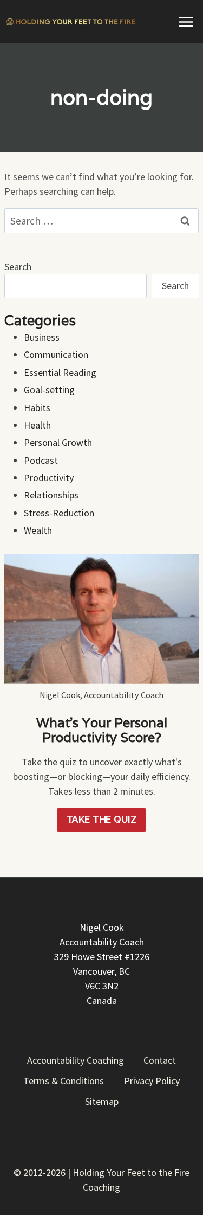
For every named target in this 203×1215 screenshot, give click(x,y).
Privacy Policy (152, 1081)
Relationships (51, 495)
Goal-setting (49, 389)
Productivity (49, 477)
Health (37, 425)
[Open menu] (186, 21)
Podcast (41, 460)
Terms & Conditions (63, 1081)
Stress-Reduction (59, 513)
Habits (37, 407)
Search (17, 266)
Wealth (38, 530)
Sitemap (102, 1101)
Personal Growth (58, 442)
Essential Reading (60, 372)
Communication (56, 354)
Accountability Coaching (75, 1060)
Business (42, 337)
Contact (159, 1060)
